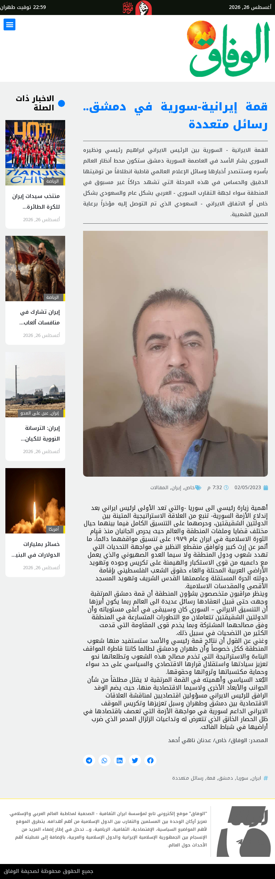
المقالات (159, 487)
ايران (256, 778)
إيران (176, 487)
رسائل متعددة (187, 778)
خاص (189, 487)
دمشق (225, 778)
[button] (9, 24)
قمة (211, 778)
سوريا (242, 778)
